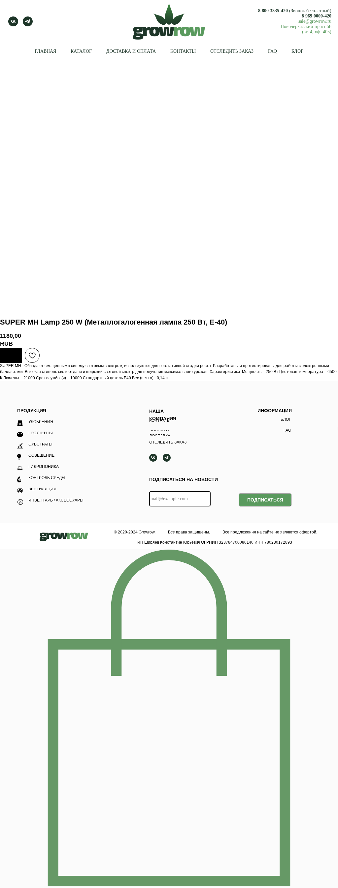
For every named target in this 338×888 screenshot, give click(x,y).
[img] (64, 536)
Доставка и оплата (131, 51)
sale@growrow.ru (314, 21)
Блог (297, 51)
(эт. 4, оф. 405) (316, 31)
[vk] (13, 21)
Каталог (81, 51)
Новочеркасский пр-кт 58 (306, 26)
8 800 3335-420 (273, 10)
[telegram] (28, 21)
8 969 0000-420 (316, 16)
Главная (45, 51)
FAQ (272, 51)
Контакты (183, 51)
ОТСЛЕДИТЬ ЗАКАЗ (232, 51)
